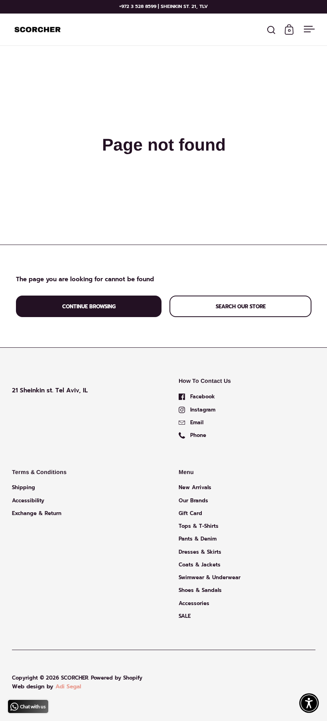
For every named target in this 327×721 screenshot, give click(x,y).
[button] (309, 703)
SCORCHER (74, 678)
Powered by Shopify (116, 678)
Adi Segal (68, 686)
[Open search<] (271, 29)
